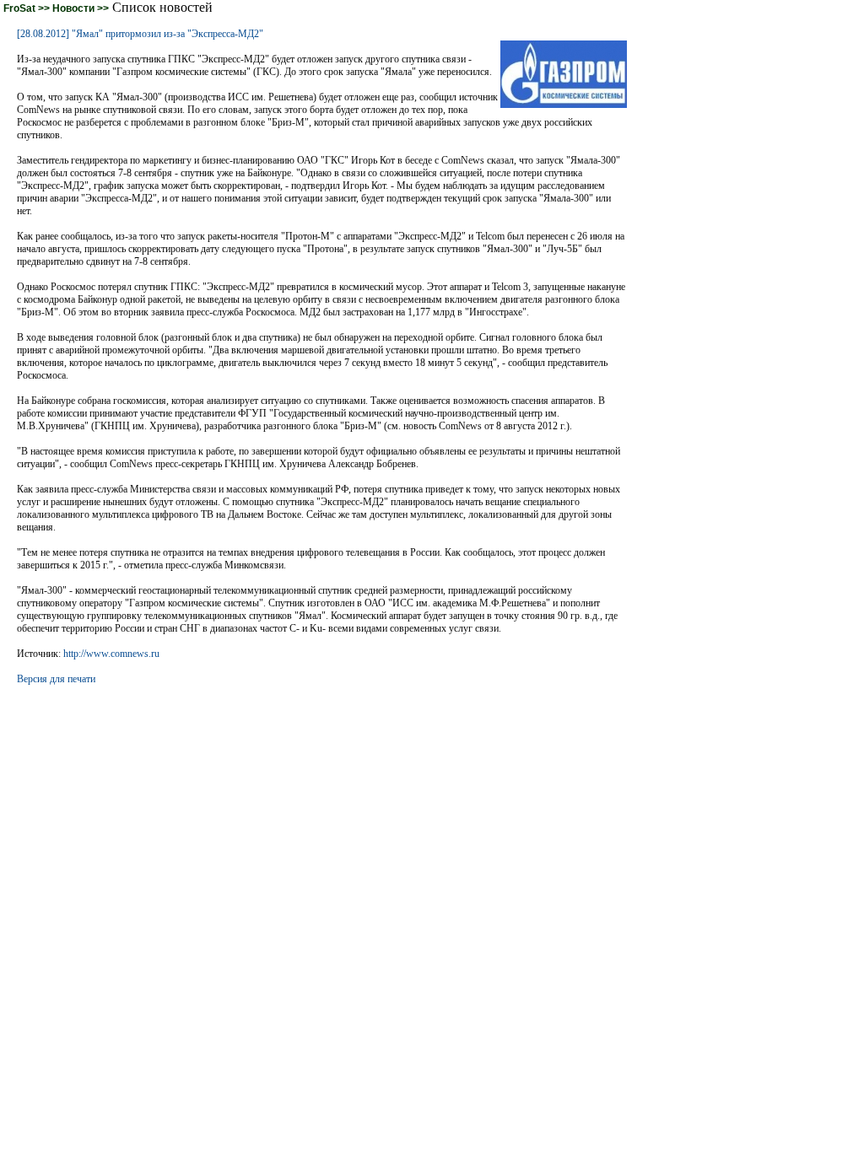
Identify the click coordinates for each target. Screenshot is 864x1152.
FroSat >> (27, 8)
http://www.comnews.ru (111, 653)
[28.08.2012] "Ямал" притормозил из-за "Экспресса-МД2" (140, 34)
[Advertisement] (322, 723)
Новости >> (80, 8)
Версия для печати (56, 679)
